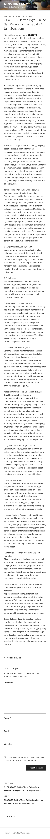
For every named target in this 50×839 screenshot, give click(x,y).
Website (8, 744)
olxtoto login (9, 816)
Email (7, 731)
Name (7, 718)
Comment (9, 682)
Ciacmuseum (16, 4)
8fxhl (29, 16)
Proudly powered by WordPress (17, 833)
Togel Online (14, 658)
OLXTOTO (32, 35)
